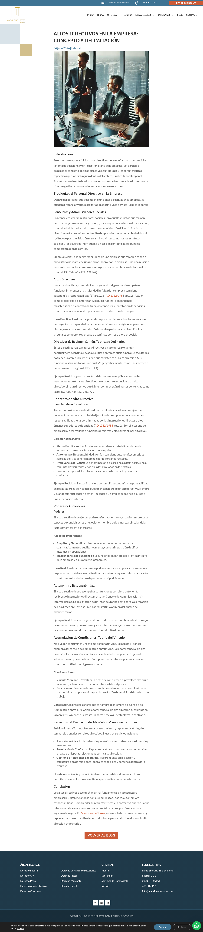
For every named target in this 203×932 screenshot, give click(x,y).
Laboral (76, 48)
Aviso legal (76, 916)
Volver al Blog (101, 835)
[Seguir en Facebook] (95, 902)
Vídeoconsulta (187, 3)
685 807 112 (150, 2)
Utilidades (164, 15)
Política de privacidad (97, 916)
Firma (100, 15)
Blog (180, 15)
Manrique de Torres (93, 813)
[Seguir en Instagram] (101, 902)
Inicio (90, 15)
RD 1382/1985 (104, 425)
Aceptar (163, 927)
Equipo (128, 15)
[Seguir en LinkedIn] (107, 902)
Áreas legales (143, 15)
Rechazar (182, 927)
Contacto (191, 15)
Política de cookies (122, 916)
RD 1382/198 (114, 295)
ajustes (20, 928)
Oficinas (112, 15)
